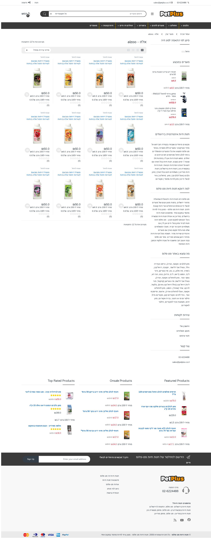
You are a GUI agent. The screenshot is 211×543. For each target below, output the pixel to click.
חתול (187, 51)
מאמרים (93, 25)
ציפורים (142, 25)
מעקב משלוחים (183, 331)
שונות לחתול (138, 57)
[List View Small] (128, 50)
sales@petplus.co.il (162, 3)
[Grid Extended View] (138, 50)
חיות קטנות (108, 25)
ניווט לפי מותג (113, 489)
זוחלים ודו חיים (126, 25)
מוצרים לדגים (158, 25)
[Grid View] (142, 50)
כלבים (186, 25)
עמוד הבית (184, 34)
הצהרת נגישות (113, 493)
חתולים (173, 25)
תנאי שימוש (184, 336)
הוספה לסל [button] (27, 94)
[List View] (133, 50)
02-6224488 (181, 3)
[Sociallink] (189, 519)
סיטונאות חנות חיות (110, 480)
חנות (36, 3)
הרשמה (24, 3)
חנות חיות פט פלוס (180, 535)
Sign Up (30, 459)
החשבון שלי (184, 326)
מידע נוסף (121, 94)
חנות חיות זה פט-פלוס (109, 476)
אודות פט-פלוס (112, 484)
